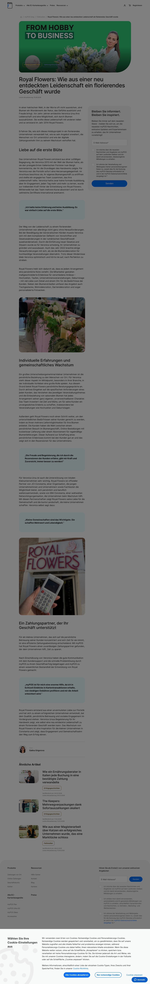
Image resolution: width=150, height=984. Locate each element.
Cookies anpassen (134, 975)
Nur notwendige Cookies (108, 975)
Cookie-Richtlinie (80, 968)
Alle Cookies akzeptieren (76, 975)
